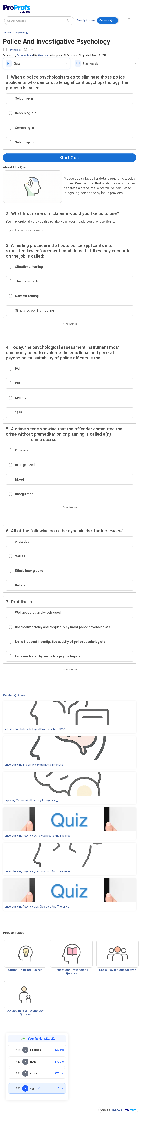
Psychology (15, 49)
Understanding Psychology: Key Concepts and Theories (37, 835)
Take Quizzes (85, 20)
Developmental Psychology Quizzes (25, 1012)
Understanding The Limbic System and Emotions (34, 764)
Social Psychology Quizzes (117, 970)
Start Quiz (69, 157)
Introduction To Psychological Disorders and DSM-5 (35, 729)
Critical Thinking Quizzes (25, 970)
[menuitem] (85, 21)
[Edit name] (38, 1088)
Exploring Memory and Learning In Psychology (31, 800)
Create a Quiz (107, 20)
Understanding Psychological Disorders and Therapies (37, 906)
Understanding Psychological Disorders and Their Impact (38, 871)
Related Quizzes (14, 695)
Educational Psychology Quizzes (71, 971)
